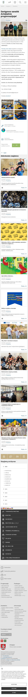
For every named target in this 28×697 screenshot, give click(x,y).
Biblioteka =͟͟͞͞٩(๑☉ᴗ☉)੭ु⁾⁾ (12, 523)
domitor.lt (8, 96)
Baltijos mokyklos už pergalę (8, 308)
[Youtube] (2, 641)
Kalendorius (8, 519)
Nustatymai (14, 684)
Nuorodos (17, 607)
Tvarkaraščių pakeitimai (12, 511)
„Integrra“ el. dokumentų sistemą (13, 659)
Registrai (8, 515)
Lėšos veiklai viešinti (5, 612)
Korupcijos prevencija (19, 620)
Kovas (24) (7, 481)
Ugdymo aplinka (4, 587)
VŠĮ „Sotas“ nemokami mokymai (9, 340)
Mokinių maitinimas (19, 592)
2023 (6, 496)
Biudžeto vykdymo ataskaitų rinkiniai (7, 608)
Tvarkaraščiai (7, 567)
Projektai (8, 538)
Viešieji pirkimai (4, 617)
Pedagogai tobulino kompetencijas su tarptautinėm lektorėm (10, 405)
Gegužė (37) (7, 476)
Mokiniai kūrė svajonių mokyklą (9, 371)
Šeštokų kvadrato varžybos (8, 177)
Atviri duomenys (18, 625)
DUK (5, 575)
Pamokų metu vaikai (6, 48)
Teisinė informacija (19, 623)
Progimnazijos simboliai (6, 590)
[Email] (5, 641)
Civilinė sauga (18, 621)
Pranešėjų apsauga (19, 618)
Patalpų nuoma (18, 593)
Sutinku (14, 692)
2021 (6, 500)
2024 (6, 493)
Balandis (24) (8, 479)
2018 (6, 504)
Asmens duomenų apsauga (20, 611)
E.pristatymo (3, 658)
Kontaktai (8, 554)
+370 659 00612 (5, 655)
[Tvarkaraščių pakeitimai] (9, 2)
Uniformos (3, 593)
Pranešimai (15, 6)
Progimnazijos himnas (6, 592)
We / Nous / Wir (9, 546)
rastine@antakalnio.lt (7, 657)
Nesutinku (14, 688)
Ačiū (15, 145)
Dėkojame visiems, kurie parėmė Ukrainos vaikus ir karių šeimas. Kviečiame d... (13, 438)
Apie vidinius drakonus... (7, 276)
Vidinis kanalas (7, 578)
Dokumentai (8, 550)
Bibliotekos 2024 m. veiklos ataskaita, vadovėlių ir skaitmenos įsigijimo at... (13, 243)
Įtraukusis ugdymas (11, 534)
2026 (6, 466)
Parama (7, 542)
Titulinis (2, 6)
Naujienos (8, 6)
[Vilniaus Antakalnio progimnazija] (3, 2)
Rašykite (4, 634)
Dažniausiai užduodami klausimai (19, 616)
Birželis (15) (8, 474)
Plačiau (23, 187)
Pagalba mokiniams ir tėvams (21, 590)
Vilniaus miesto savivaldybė (15, 646)
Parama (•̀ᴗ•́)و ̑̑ (4, 615)
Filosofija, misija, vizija (6, 589)
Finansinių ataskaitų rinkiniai (7, 610)
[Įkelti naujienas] (14, 2)
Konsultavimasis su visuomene (19, 613)
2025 (6, 489)
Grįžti (5, 153)
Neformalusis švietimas (20, 589)
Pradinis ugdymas (18, 585)
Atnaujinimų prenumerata (12, 557)
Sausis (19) (7, 485)
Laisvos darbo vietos (11, 527)
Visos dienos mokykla (19, 587)
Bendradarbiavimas (5, 595)
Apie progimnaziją (5, 585)
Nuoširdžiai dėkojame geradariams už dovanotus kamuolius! (13, 210)
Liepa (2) (7, 472)
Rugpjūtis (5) (8, 470)
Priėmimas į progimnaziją (12, 530)
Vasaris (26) (8, 483)
